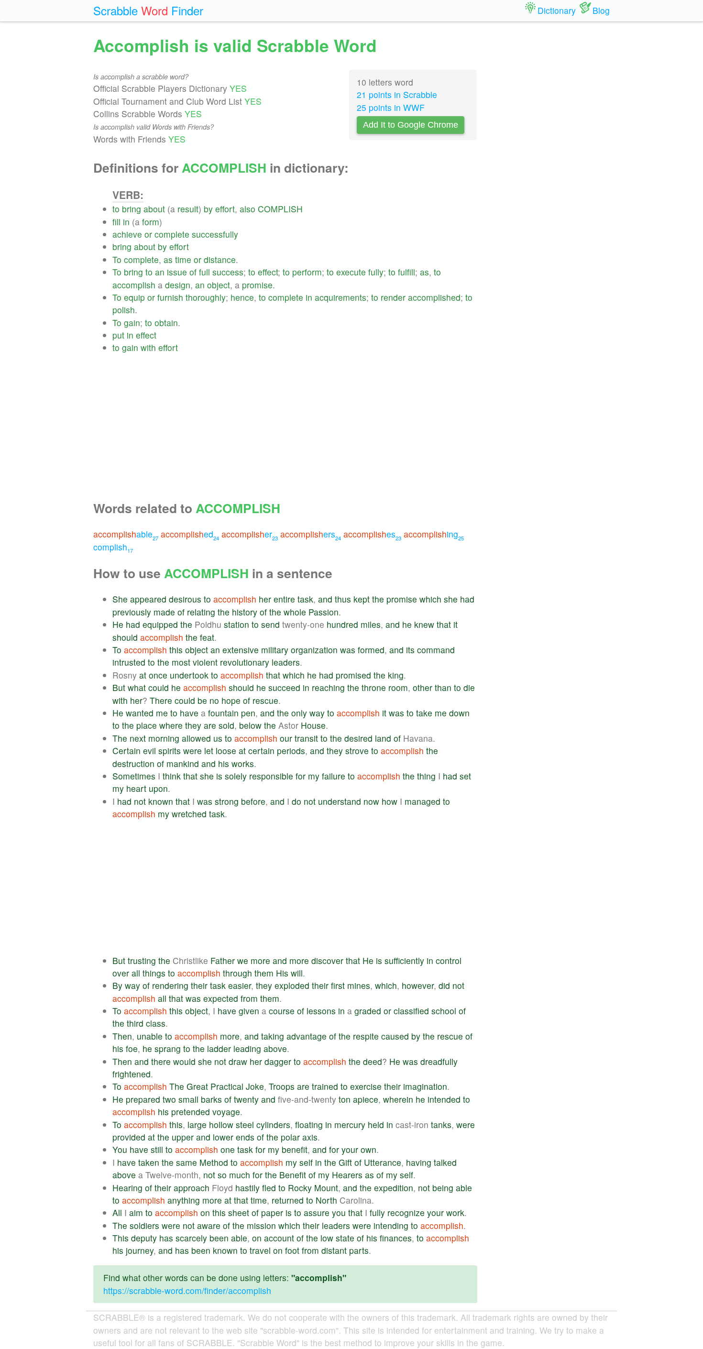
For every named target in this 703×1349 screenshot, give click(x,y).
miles (371, 624)
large (197, 1124)
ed (190, 534)
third (135, 1023)
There (161, 700)
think (172, 776)
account (279, 1238)
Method (213, 1162)
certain (261, 751)
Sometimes (133, 776)
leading (247, 1048)
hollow (221, 1124)
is (219, 776)
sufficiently (404, 960)
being (442, 1188)
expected (220, 998)
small (188, 1099)
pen (248, 713)
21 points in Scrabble (397, 94)
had (467, 599)
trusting (142, 960)
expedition (393, 1188)
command (436, 650)
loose (226, 751)
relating (201, 612)
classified (411, 1011)
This (120, 1238)
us (217, 738)
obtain (166, 323)
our (286, 738)
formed (371, 650)
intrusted (128, 662)
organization (314, 650)
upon (158, 788)
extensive (240, 650)
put (118, 335)
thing (426, 776)
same (186, 1162)
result (187, 209)
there (161, 1061)
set (465, 776)
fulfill (406, 272)
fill (116, 222)
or (148, 234)
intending (390, 1225)
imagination (425, 1086)
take (424, 713)
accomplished (434, 297)
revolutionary (244, 662)
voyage (226, 1112)
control (448, 960)
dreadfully (439, 1061)
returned (288, 1200)
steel (245, 1124)
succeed (284, 687)
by (208, 209)
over (120, 973)
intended (444, 1099)
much (239, 1175)
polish (123, 310)
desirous (185, 599)
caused (395, 1036)
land (383, 738)
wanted (140, 713)
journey (140, 1250)
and (325, 599)
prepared (143, 1099)
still (157, 1149)
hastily (247, 1188)
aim (136, 1212)
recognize (406, 1212)
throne (374, 687)
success (227, 272)
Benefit (292, 1175)
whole (295, 612)
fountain (223, 713)
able (125, 534)
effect (268, 272)
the (378, 599)
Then (122, 1036)
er (249, 534)
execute (351, 272)
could (158, 687)
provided (128, 1137)
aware (208, 1225)
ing (434, 534)
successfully (215, 234)
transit (306, 738)
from (249, 998)
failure (333, 776)
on (205, 1212)
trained (325, 1086)
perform (307, 272)
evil (149, 751)
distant (334, 1250)
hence (242, 297)
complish (113, 547)
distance (220, 259)
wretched (189, 814)
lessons (321, 1011)
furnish (170, 297)
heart (136, 788)
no (214, 700)
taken (148, 1162)
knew (424, 624)
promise (257, 285)
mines (358, 985)
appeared (148, 599)
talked (445, 1162)
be (202, 700)
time (183, 259)
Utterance (382, 1162)
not (140, 801)
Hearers (347, 1175)
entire (284, 599)
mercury (349, 1124)
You (119, 1149)
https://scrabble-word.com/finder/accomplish (187, 1290)
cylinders (273, 1124)
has (166, 1238)
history (244, 612)
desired (358, 738)
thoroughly (206, 297)
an (160, 272)
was (347, 650)
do (296, 801)
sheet (238, 1212)
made (164, 612)
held (376, 1124)
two (169, 1099)
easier (239, 985)
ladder (219, 1048)
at (142, 675)
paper (272, 1212)
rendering (170, 985)
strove (357, 751)
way (317, 713)
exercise (366, 1086)
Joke (255, 1086)
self (306, 1162)
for (301, 776)
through (237, 973)
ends (245, 1137)
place (146, 725)
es (372, 534)
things (154, 973)
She (120, 599)
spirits (169, 751)
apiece (365, 1099)
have (189, 713)
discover (327, 960)
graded (367, 1011)
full (204, 272)
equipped (160, 624)
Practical (226, 1086)
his (223, 763)
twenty (246, 1099)
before (253, 801)
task (305, 599)
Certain (126, 751)
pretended (190, 1112)
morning (163, 738)
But (118, 687)
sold (226, 725)
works (242, 763)
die (469, 687)
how (389, 801)
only (299, 713)
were (192, 751)
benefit (295, 1149)
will (297, 973)
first (338, 985)
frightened (131, 1074)
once (158, 675)
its (410, 650)
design (177, 285)
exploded (292, 985)
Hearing (127, 1188)
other (422, 687)
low (326, 1238)
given (249, 1011)
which (430, 599)
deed (372, 1061)
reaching (328, 687)
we (242, 960)
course (282, 1011)
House (313, 725)
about (154, 209)
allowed (196, 738)
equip (134, 297)
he (407, 624)
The (119, 738)
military (274, 650)
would (184, 1061)
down (459, 713)
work (455, 1212)
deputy (144, 1238)
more (260, 960)
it (455, 624)
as (168, 259)
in (126, 222)
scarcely (191, 1238)
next (138, 738)
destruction (133, 763)
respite (366, 1036)
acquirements (340, 297)
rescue (265, 700)
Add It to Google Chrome (410, 125)
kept (361, 599)
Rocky (300, 1188)
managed (422, 801)
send (270, 624)
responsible (271, 776)
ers (310, 534)
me (162, 713)
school (443, 1011)
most (181, 662)
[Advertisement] (294, 421)
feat (207, 637)
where (171, 725)
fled (269, 1188)
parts (359, 1250)
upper (183, 1137)
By (117, 985)
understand (339, 801)
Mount (326, 1188)
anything (183, 1200)
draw (238, 1061)
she (451, 599)
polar (290, 1137)
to (116, 209)
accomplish (133, 285)
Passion (323, 612)
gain (132, 323)
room (398, 687)
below (250, 725)
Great (197, 1086)
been (219, 1238)
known (160, 801)
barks (211, 1099)
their (199, 985)
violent (205, 662)
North (326, 1200)
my (313, 776)
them (264, 973)
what (137, 687)
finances (396, 1238)
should (125, 637)
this (176, 650)
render (393, 297)
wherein (398, 1099)
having (418, 1162)
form (150, 222)
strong (227, 801)
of (193, 272)
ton (345, 1099)
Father (222, 960)
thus (343, 599)
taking (272, 1036)
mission (261, 1225)
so (222, 1175)
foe (132, 1048)
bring (131, 209)
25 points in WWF (391, 107)
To (116, 259)
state (345, 1238)
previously (131, 612)
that (444, 624)
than (443, 687)
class (155, 1023)
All (117, 1212)
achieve (127, 234)
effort (225, 209)
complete (171, 234)
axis (310, 1137)
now (371, 801)
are (210, 725)
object (218, 285)
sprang (167, 1048)
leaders (286, 662)
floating (309, 1124)
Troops (282, 1086)
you (339, 1212)
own (368, 1149)
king (396, 675)
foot (292, 1250)
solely (236, 776)
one (227, 1149)
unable (150, 1036)
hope (231, 700)
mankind (182, 763)
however (418, 985)
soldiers (144, 1225)
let (208, 751)
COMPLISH (280, 209)
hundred (342, 624)
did (444, 985)
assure (317, 1212)
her (265, 599)
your (349, 1149)
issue (177, 272)
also (247, 209)
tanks (441, 1124)
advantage (306, 1036)
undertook (189, 675)
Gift (345, 1162)
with (148, 347)
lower (223, 1137)
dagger (277, 1061)
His (282, 973)
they (193, 725)
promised (353, 675)
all (136, 973)
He (117, 624)
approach (191, 1188)
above (275, 1048)
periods (291, 751)
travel (260, 1250)
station (236, 624)
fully (376, 272)
